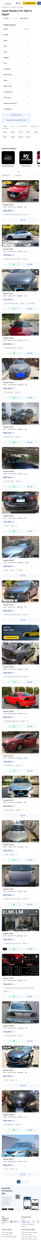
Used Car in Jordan (26, 1234)
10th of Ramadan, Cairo (12, 303)
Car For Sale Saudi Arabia (9, 1237)
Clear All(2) (24, 18)
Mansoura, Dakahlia (11, 1035)
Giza (7, 570)
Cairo (7, 525)
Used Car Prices (16, 115)
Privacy (23, 1226)
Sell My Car (30, 3)
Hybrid (20, 570)
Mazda (24, 214)
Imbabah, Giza (9, 1124)
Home (23, 1220)
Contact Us (24, 1222)
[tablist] (20, 127)
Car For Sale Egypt (7, 1232)
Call (24, 220)
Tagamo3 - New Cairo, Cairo (13, 214)
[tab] (5, 127)
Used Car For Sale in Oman (29, 1239)
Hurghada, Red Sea (11, 348)
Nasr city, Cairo (10, 481)
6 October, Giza (10, 765)
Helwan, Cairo (9, 392)
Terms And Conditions (27, 1224)
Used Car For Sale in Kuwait (29, 1232)
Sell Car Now (12, 637)
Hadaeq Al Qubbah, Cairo (12, 721)
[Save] (36, 183)
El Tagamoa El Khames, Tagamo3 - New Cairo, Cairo (20, 988)
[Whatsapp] (14, 264)
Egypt (15, 1221)
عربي (19, 3)
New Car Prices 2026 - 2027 (16, 120)
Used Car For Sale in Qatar (29, 1237)
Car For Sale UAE (7, 1234)
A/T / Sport (32, 303)
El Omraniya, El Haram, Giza (13, 676)
